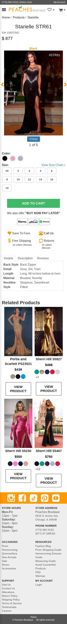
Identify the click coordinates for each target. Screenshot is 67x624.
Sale (4, 560)
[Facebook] (22, 498)
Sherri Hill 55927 (49, 359)
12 (29, 179)
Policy (34, 617)
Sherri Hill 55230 (18, 451)
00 (7, 170)
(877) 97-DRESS (45, 533)
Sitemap (40, 575)
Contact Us (8, 588)
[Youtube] (56, 498)
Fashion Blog (43, 546)
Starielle (33, 17)
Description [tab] (25, 258)
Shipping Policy (11, 599)
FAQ (38, 572)
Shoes (5, 564)
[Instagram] (11, 498)
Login (38, 584)
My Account (59, 2)
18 (7, 188)
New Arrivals (9, 557)
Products (19, 17)
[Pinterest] (44, 498)
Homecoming (9, 549)
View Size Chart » (53, 165)
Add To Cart (33, 203)
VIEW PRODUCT (18, 389)
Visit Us (6, 584)
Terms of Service (12, 603)
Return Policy (9, 595)
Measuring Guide (45, 560)
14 (40, 179)
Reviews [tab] (43, 258)
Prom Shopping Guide (48, 549)
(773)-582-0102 (10, 2)
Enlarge (34, 139)
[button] (4, 9)
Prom (5, 546)
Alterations (8, 592)
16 (51, 179)
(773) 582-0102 (44, 529)
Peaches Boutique (24, 620)
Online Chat (26, 2)
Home (6, 17)
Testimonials (9, 607)
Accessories (9, 568)
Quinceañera (9, 553)
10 (18, 179)
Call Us (49, 233)
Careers (6, 610)
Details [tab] (8, 258)
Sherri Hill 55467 (49, 451)
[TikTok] (33, 498)
